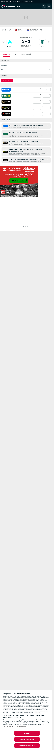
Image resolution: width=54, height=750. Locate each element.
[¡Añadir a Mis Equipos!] (4, 42)
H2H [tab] (15, 54)
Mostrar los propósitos (27, 746)
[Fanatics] (6, 114)
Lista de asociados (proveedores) (14, 726)
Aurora (10, 47)
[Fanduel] (6, 90)
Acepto (27, 733)
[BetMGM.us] (6, 102)
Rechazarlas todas (27, 739)
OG (42, 47)
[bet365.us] (6, 96)
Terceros (37, 712)
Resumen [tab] (6, 54)
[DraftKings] (6, 108)
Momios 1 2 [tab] (7, 80)
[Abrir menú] (49, 6)
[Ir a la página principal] (13, 6)
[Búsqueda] (44, 6)
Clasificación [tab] (26, 54)
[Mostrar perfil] (10, 42)
